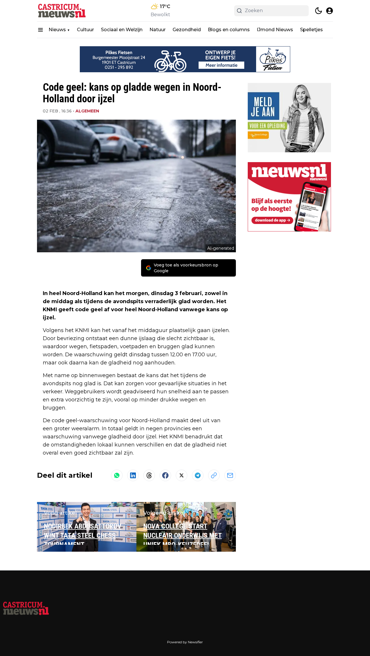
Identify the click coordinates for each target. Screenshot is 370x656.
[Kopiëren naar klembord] (214, 475)
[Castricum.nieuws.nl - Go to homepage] (26, 608)
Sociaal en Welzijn (122, 29)
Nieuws (57, 29)
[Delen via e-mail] (230, 475)
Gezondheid (187, 29)
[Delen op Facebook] (165, 475)
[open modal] (329, 10)
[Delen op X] (181, 475)
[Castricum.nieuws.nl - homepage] (63, 10)
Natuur (157, 29)
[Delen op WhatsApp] (117, 475)
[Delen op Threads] (149, 475)
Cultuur (85, 29)
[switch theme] (318, 11)
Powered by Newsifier (185, 642)
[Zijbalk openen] (40, 29)
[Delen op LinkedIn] (133, 475)
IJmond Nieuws (275, 29)
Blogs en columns (229, 29)
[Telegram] (198, 475)
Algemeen (87, 111)
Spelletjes (311, 29)
